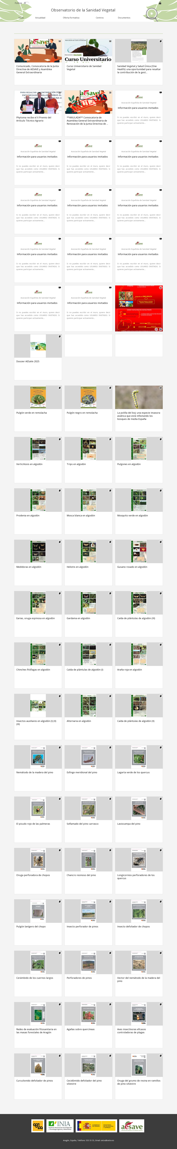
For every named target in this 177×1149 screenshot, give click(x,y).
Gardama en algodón (78, 618)
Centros (100, 17)
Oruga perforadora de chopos (33, 875)
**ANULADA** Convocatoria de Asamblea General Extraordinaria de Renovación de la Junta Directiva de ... (87, 120)
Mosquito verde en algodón (132, 515)
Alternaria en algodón (79, 721)
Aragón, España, (70, 1140)
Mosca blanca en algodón (81, 515)
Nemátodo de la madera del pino (34, 772)
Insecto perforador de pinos (82, 926)
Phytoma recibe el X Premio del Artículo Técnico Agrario (33, 119)
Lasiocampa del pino (128, 823)
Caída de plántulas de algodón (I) (85, 669)
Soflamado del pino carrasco (82, 823)
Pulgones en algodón (129, 464)
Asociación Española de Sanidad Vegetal (138, 102)
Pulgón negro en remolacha (82, 412)
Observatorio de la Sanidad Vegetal (83, 10)
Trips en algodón (76, 464)
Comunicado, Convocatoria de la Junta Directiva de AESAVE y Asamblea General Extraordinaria (37, 69)
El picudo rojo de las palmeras (33, 823)
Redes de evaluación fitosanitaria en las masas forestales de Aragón (36, 1031)
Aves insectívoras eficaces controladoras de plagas (131, 1031)
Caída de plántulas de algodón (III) (136, 618)
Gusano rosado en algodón (132, 566)
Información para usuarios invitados (138, 107)
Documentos (124, 17)
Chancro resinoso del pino (81, 875)
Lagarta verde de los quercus (133, 772)
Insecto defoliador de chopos (133, 926)
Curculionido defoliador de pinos (34, 1080)
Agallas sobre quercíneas (81, 1029)
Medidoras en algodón (28, 566)
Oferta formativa (71, 17)
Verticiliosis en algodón (29, 464)
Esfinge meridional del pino (82, 772)
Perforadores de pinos (79, 977)
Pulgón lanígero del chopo (31, 926)
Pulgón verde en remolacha (31, 412)
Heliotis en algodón (77, 566)
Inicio (21, 17)
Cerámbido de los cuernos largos (34, 977)
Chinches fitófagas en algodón (33, 669)
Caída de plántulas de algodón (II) (135, 721)
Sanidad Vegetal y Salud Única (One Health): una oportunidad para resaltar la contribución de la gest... (139, 69)
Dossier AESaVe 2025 (27, 361)
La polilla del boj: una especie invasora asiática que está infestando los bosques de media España (138, 416)
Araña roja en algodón (129, 669)
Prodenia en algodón (27, 515)
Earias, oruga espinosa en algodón (35, 618)
